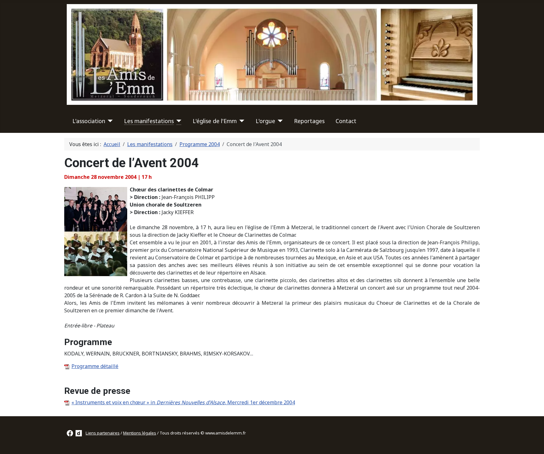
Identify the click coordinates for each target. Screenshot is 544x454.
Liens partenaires (103, 433)
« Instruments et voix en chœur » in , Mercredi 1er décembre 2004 (183, 402)
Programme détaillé (94, 366)
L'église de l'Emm (215, 121)
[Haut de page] (533, 442)
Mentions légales (139, 433)
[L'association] (109, 121)
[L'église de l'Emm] (241, 121)
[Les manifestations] (178, 121)
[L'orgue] (279, 121)
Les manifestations (149, 121)
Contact (346, 121)
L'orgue (265, 121)
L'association (88, 121)
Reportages (309, 121)
